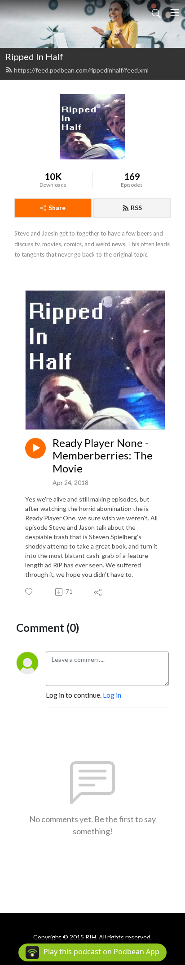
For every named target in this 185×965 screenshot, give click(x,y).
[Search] (156, 12)
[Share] (98, 592)
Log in (112, 695)
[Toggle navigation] (174, 12)
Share (57, 207)
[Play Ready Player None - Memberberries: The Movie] (35, 448)
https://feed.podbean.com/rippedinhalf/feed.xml (81, 70)
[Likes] (29, 591)
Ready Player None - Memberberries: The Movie (103, 456)
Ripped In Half (34, 56)
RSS (136, 207)
